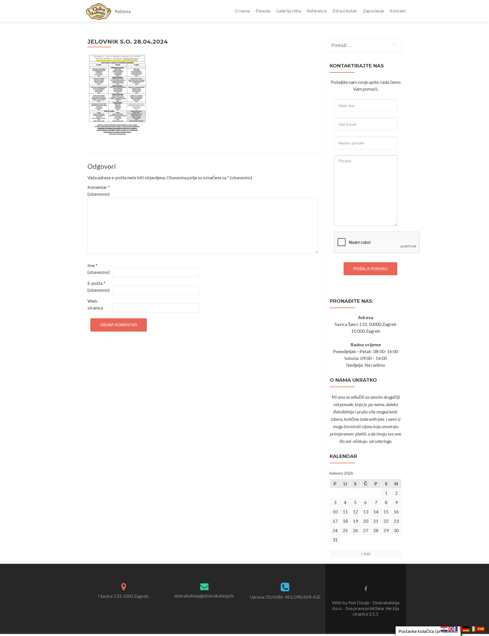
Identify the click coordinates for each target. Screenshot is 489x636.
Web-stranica (95, 304)
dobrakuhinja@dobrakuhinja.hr (204, 595)
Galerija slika (288, 10)
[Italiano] (473, 628)
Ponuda (263, 10)
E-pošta (98, 286)
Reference (317, 10)
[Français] (459, 628)
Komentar (98, 190)
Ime (98, 268)
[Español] (481, 628)
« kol (365, 553)
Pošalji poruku (370, 268)
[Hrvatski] (444, 628)
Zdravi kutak (344, 10)
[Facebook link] (365, 588)
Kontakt (398, 10)
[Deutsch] (466, 628)
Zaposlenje (373, 10)
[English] (451, 628)
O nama (242, 10)
